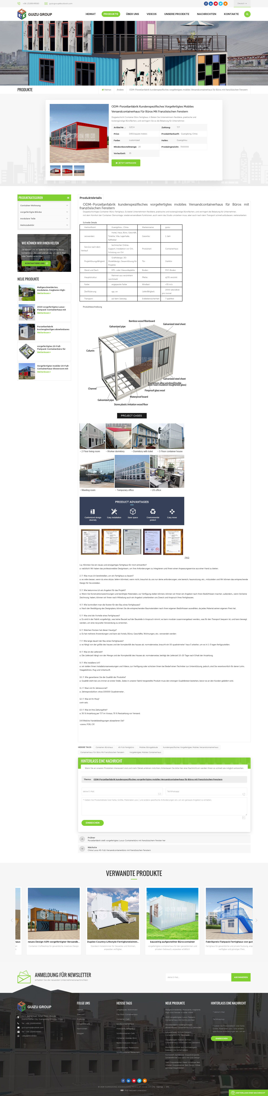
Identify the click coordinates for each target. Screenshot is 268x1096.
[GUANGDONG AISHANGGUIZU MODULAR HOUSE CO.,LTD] (34, 14)
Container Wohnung (30, 205)
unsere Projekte (176, 14)
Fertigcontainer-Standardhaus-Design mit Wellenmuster (164, 942)
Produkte (111, 14)
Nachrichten (206, 14)
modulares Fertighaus (126, 1029)
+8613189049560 (29, 1036)
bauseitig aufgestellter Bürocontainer (45, 942)
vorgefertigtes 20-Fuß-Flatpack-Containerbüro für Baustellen (51, 347)
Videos (151, 14)
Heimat (91, 14)
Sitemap (159, 1087)
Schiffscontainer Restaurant (128, 1052)
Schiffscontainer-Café (126, 1033)
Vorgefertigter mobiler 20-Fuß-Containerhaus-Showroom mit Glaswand (53, 367)
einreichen (222, 1038)
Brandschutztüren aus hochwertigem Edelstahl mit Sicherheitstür (181, 1048)
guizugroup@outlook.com (60, 3)
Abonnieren (241, 977)
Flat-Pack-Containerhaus (127, 1014)
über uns (132, 14)
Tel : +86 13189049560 (31, 1023)
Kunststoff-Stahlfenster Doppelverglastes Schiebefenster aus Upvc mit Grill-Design (182, 1056)
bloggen (80, 1033)
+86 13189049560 (31, 3)
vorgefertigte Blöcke (31, 212)
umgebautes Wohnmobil (127, 1010)
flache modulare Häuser (127, 1043)
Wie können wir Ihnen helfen (40, 243)
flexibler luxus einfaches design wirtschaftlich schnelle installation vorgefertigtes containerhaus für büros (223, 942)
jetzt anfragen (127, 163)
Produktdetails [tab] (91, 198)
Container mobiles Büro (127, 1038)
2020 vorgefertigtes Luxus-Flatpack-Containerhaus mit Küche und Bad (51, 308)
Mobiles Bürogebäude (148, 747)
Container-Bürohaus (104, 747)
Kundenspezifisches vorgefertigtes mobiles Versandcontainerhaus (190, 747)
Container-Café (123, 1019)
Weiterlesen (43, 293)
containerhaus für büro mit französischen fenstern (102, 752)
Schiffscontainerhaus (125, 1024)
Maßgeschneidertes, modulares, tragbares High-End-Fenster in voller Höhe (51, 288)
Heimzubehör (27, 225)
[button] (256, 920)
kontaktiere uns (35, 263)
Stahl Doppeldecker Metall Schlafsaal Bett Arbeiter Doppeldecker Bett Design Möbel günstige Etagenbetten (182, 1065)
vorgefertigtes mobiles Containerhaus (145, 752)
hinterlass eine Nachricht (250, 1093)
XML (167, 1087)
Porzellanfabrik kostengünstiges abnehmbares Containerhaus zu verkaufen (53, 328)
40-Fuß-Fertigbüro (126, 747)
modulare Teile (27, 218)
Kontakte (231, 14)
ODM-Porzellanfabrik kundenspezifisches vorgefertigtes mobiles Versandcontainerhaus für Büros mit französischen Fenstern (158, 779)
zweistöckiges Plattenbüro (127, 1048)
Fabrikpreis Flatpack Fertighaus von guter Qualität (105, 942)
